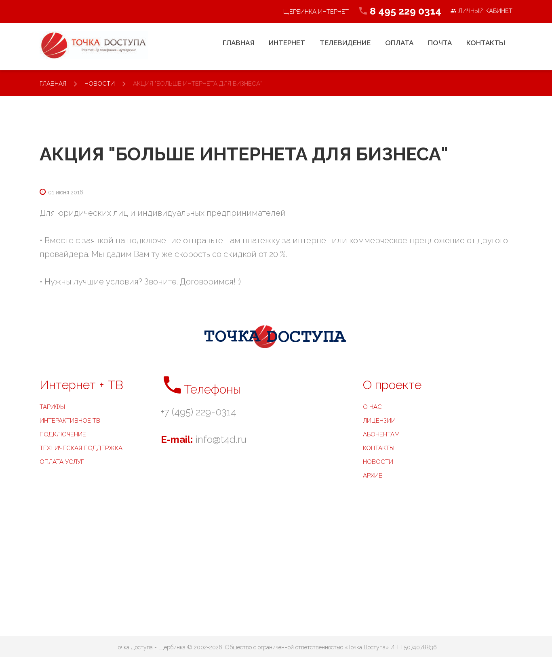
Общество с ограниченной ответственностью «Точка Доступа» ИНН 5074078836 (331, 647)
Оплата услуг (62, 461)
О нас (372, 407)
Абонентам (381, 434)
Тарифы (52, 407)
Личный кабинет (484, 11)
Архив (373, 475)
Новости (99, 83)
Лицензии (379, 420)
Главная (53, 83)
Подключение (63, 434)
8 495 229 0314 (405, 11)
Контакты (378, 448)
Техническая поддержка (81, 448)
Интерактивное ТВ (70, 420)
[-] (94, 45)
